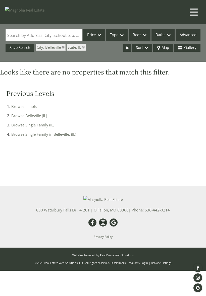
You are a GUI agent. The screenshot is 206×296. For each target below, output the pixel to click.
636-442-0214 (157, 209)
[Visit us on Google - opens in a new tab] (197, 287)
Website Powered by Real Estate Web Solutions (103, 255)
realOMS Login (138, 263)
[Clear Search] (127, 48)
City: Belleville (49, 47)
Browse (24, 106)
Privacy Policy (103, 237)
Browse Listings (161, 263)
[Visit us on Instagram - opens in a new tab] (197, 277)
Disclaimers (118, 263)
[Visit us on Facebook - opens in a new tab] (197, 267)
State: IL (74, 47)
